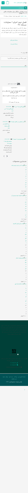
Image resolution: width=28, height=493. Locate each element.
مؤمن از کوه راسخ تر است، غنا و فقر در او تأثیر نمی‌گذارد (14, 92)
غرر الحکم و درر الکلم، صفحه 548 (6, 126)
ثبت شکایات (14, 379)
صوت (4, 377)
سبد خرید (11, 377)
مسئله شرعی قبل (14, 40)
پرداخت (15, 377)
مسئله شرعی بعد (14, 44)
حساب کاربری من (21, 377)
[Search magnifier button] (25, 7)
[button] (24, 390)
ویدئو (7, 377)
